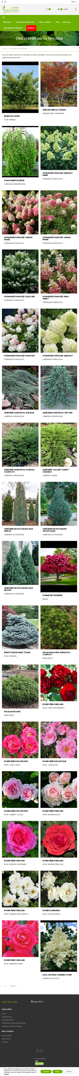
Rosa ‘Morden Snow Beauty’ (16, 914)
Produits (67, 22)
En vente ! (31, 28)
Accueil (4, 48)
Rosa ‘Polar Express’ (51, 914)
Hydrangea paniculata (53, 179)
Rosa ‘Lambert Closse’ (13, 814)
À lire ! (4, 1014)
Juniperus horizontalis (14, 416)
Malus (45, 599)
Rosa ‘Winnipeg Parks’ (13, 964)
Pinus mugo (48, 658)
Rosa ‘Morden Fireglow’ (53, 864)
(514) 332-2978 (9, 1002)
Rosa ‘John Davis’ (50, 765)
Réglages (69, 1071)
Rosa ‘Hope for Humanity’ (54, 708)
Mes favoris (6, 1039)
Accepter (46, 1071)
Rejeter (57, 1071)
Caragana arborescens (14, 184)
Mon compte (6, 1036)
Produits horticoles (25, 22)
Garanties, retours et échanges (14, 1023)
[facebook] (2, 2)
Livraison (5, 1042)
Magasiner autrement (13, 28)
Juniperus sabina (50, 475)
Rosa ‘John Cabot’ (12, 765)
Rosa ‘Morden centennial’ (15, 864)
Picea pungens (10, 656)
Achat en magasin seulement (59, 408)
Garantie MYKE (7, 1020)
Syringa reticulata (51, 978)
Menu (73, 2)
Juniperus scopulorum (14, 535)
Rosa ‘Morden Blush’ (52, 814)
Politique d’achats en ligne (12, 1026)
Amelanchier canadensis (53, 113)
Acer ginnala (10, 120)
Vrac (57, 22)
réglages (6, 1074)
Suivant (13, 986)
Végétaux (7, 22)
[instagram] (5, 2)
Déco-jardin (44, 22)
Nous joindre (6, 1017)
